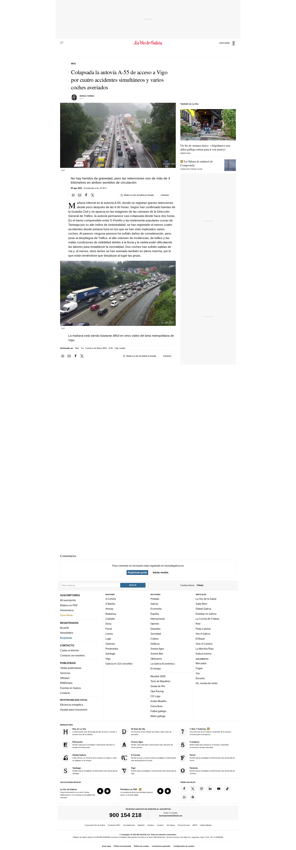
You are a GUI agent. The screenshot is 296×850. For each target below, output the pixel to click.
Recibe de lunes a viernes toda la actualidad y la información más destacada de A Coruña (153, 757)
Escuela (200, 678)
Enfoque (200, 638)
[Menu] (62, 43)
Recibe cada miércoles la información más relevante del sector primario (152, 744)
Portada (154, 598)
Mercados (201, 663)
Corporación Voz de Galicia (95, 825)
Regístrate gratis (137, 572)
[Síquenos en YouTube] (218, 788)
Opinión (154, 623)
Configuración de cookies (183, 846)
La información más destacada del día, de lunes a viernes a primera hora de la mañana (94, 731)
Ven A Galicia (203, 633)
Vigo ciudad (120, 348)
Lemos (109, 633)
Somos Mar (156, 653)
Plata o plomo (203, 628)
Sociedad (155, 633)
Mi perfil (64, 627)
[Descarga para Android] (107, 791)
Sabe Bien (201, 603)
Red (198, 623)
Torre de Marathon (160, 681)
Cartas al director (69, 650)
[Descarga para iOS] (100, 791)
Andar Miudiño (158, 701)
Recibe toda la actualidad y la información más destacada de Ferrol (212, 757)
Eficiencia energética (71, 704)
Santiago (110, 653)
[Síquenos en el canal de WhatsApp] (184, 797)
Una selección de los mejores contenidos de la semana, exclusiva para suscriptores (210, 731)
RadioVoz (141, 825)
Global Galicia (203, 608)
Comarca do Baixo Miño (96, 348)
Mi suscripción (68, 600)
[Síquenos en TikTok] (227, 788)
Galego (200, 585)
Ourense (110, 643)
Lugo (108, 638)
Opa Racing (157, 691)
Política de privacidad (122, 846)
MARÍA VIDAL (185, 153)
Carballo (110, 618)
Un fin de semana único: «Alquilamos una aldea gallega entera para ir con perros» (205, 147)
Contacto (65, 693)
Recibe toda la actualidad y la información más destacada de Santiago (95, 770)
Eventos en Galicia (70, 688)
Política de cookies (141, 846)
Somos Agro (157, 648)
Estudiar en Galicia (206, 613)
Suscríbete (66, 615)
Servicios (65, 673)
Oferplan (65, 678)
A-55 (111, 348)
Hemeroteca (67, 610)
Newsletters (66, 632)
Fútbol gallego (158, 711)
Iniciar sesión (160, 572)
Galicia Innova (203, 653)
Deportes (155, 628)
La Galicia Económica (162, 663)
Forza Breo (156, 706)
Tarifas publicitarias (70, 668)
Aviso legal (106, 846)
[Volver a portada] (148, 43)
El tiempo (155, 668)
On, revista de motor (207, 683)
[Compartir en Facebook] (86, 195)
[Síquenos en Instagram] (201, 788)
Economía (156, 608)
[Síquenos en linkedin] (210, 788)
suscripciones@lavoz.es (170, 816)
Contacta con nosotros (72, 655)
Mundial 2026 (157, 676)
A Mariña (110, 603)
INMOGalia (66, 683)
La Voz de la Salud (206, 598)
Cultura (154, 638)
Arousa (109, 608)
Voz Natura (171, 825)
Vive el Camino (204, 643)
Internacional (157, 618)
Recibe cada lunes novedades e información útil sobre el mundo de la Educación (93, 744)
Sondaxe (150, 825)
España (154, 613)
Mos (77, 348)
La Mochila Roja (205, 648)
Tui (82, 348)
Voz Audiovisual (129, 825)
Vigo (108, 658)
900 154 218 (125, 815)
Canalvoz (160, 825)
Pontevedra (111, 648)
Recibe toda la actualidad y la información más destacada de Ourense (212, 770)
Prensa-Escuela (184, 825)
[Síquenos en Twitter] (193, 788)
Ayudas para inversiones (73, 709)
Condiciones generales (161, 846)
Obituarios (156, 658)
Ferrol (108, 628)
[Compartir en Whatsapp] (73, 195)
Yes (198, 673)
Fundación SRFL (114, 825)
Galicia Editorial (205, 825)
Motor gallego (157, 716)
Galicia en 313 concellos (118, 663)
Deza (108, 623)
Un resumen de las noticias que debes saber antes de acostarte (151, 731)
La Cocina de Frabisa (207, 618)
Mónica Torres (87, 96)
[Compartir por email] (79, 195)
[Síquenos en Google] (193, 797)
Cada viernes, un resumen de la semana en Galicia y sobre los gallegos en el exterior (94, 757)
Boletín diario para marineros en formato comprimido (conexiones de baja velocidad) (209, 744)
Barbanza (110, 613)
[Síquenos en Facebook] (184, 788)
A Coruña (110, 598)
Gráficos (155, 643)
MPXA (195, 825)
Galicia (154, 603)
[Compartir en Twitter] (92, 195)
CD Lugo (155, 696)
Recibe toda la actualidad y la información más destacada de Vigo (153, 770)
